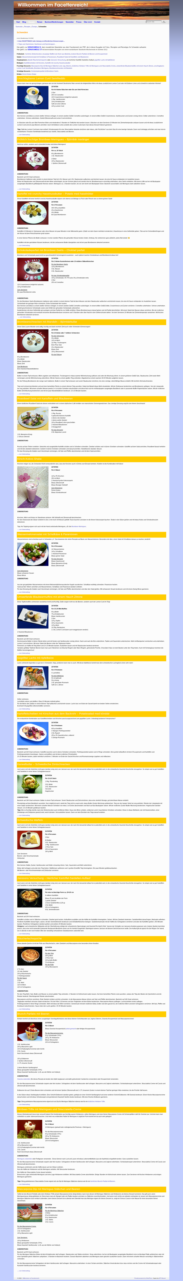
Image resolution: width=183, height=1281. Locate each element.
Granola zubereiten (23, 1079)
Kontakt (97, 22)
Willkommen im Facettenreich (31, 1278)
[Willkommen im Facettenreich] (91, 10)
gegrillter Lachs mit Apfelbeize (104, 60)
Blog (24, 22)
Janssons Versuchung (58, 60)
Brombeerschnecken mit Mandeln (60, 68)
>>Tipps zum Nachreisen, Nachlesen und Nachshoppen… (36, 44)
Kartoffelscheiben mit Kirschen (34, 63)
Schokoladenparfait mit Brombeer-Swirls (44, 71)
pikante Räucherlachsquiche (37, 60)
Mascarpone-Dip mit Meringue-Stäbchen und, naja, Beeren (51, 66)
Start (18, 22)
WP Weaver (162, 1278)
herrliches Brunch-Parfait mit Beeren (103, 1181)
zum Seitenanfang (24, 134)
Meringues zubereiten (24, 1159)
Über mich (88, 22)
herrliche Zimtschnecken (33, 54)
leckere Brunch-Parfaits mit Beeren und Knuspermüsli (89, 54)
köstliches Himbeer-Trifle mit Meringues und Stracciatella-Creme (94, 66)
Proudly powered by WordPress (143, 1278)
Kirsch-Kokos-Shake (29, 74)
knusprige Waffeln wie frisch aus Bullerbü (56, 54)
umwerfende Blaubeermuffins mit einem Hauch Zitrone (134, 66)
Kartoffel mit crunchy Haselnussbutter (57, 63)
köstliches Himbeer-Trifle (96, 1101)
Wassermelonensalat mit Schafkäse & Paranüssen (39, 57)
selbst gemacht (71, 1029)
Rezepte (32, 22)
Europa (34, 27)
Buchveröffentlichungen (54, 22)
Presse (78, 22)
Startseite (19, 27)
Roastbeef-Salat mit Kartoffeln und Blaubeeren (73, 57)
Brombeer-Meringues (41, 68)
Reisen (39, 22)
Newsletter (70, 22)
